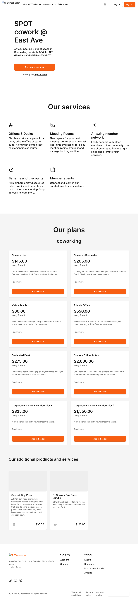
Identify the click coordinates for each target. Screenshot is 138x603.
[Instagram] (20, 580)
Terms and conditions (76, 593)
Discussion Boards (94, 568)
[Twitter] (15, 580)
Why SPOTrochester (32, 4)
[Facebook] (10, 580)
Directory (89, 564)
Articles (88, 572)
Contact (64, 564)
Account (64, 559)
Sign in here (40, 74)
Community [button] (48, 4)
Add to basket (38, 291)
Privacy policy (89, 593)
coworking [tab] (69, 241)
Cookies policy (100, 593)
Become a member (34, 67)
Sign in (117, 4)
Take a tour (63, 4)
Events (87, 559)
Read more (17, 282)
